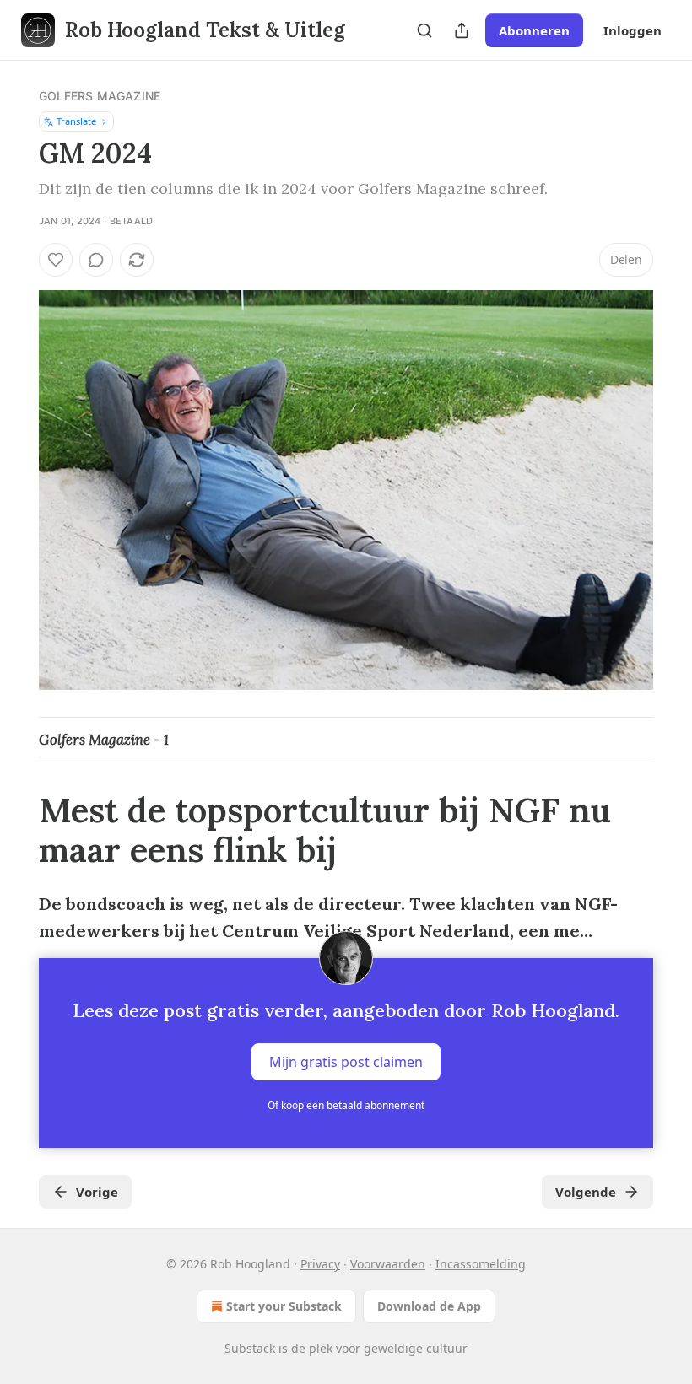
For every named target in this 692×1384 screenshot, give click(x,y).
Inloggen (632, 30)
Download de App (429, 1306)
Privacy (320, 1264)
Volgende (585, 1191)
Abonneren (534, 30)
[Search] (424, 30)
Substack (249, 1348)
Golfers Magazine (99, 96)
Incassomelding (480, 1264)
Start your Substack (284, 1306)
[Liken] (56, 260)
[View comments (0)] (96, 260)
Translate (76, 121)
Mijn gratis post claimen (346, 1062)
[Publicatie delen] (461, 30)
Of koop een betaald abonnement (346, 1105)
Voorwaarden (387, 1264)
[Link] (15, 830)
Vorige (97, 1191)
